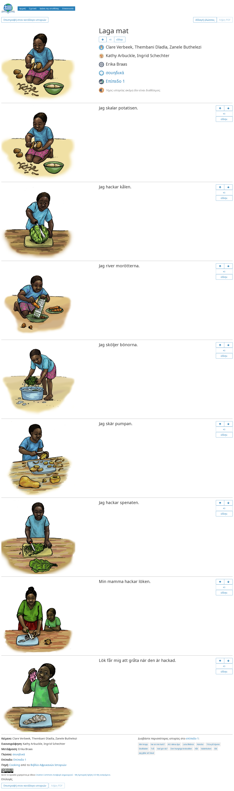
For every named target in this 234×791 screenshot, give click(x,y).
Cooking (14, 765)
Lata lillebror (188, 744)
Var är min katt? (158, 744)
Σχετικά (32, 8)
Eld (215, 748)
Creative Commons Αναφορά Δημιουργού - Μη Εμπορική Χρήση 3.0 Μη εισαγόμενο (72, 775)
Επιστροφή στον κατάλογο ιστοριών (25, 19)
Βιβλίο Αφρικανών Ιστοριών (48, 765)
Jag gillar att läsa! (146, 753)
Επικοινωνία (67, 8)
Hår (196, 748)
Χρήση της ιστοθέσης (49, 8)
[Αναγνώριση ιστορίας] (228, 660)
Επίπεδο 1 (115, 81)
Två (152, 748)
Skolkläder (143, 748)
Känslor (200, 744)
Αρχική (22, 8)
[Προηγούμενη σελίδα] (220, 108)
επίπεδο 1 (192, 738)
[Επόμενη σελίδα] (103, 39)
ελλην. (119, 39)
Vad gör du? (162, 748)
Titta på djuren (213, 744)
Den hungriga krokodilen (181, 748)
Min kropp (143, 744)
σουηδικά (115, 72)
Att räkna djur (174, 744)
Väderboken (206, 748)
